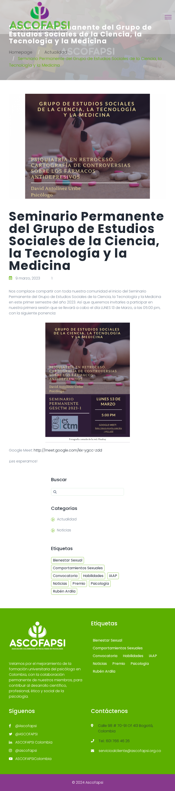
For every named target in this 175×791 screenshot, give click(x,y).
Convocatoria (65, 575)
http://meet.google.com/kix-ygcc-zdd (68, 450)
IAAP (113, 575)
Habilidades (93, 575)
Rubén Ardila (64, 591)
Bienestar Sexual (67, 560)
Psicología (100, 583)
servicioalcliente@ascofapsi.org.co (130, 750)
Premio (78, 583)
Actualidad (55, 52)
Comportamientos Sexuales (78, 568)
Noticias (64, 530)
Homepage (20, 52)
